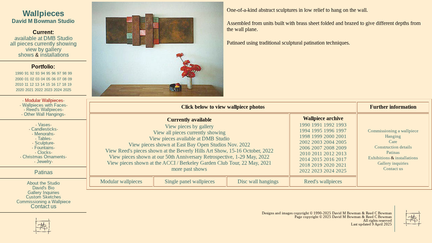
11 (26, 84)
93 (37, 73)
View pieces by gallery (189, 126)
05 (48, 79)
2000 (19, 79)
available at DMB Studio (44, 38)
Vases (44, 124)
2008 (329, 148)
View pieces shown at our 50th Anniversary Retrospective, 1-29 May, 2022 (189, 157)
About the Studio (43, 183)
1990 (19, 73)
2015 (317, 159)
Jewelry (44, 161)
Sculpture (44, 142)
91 (27, 73)
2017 (341, 159)
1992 (329, 125)
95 (48, 73)
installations (54, 55)
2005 (341, 142)
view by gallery (43, 49)
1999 (317, 136)
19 (70, 84)
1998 (304, 136)
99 (70, 73)
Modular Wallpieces (44, 100)
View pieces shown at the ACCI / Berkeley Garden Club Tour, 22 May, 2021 (189, 163)
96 (54, 73)
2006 (304, 148)
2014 (304, 159)
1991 (317, 125)
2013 (341, 153)
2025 (67, 90)
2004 (329, 142)
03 (37, 79)
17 (59, 84)
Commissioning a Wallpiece (44, 201)
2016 (329, 159)
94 (43, 73)
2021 (29, 90)
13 (37, 84)
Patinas (43, 172)
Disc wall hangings (258, 181)
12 (32, 84)
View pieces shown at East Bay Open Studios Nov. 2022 (189, 144)
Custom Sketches (43, 196)
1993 (341, 125)
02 (32, 79)
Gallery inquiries (393, 163)
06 (54, 79)
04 (43, 79)
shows (26, 55)
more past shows (189, 169)
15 (48, 84)
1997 (341, 130)
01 (27, 79)
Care (393, 141)
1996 (329, 130)
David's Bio (43, 187)
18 (64, 84)
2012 (329, 153)
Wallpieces (43, 13)
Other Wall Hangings (44, 114)
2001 (341, 136)
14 (42, 84)
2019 (317, 165)
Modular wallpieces (121, 181)
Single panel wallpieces (190, 181)
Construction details (393, 147)
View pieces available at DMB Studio (189, 138)
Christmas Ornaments (44, 156)
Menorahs (44, 133)
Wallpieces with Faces (44, 105)
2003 (317, 142)
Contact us (43, 206)
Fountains (44, 147)
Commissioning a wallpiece (393, 130)
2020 (20, 90)
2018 (304, 165)
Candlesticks (44, 129)
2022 (39, 90)
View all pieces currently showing (189, 132)
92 (32, 73)
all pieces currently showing (43, 44)
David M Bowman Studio (43, 21)
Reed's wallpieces (323, 181)
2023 (48, 90)
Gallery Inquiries (43, 192)
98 (64, 73)
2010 (19, 84)
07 (59, 79)
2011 (317, 153)
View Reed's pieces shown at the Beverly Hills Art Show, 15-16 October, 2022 (189, 151)
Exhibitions (379, 157)
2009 (341, 148)
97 (59, 73)
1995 (317, 130)
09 (70, 79)
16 (53, 84)
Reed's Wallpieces (44, 109)
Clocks (44, 152)
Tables (44, 138)
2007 (317, 148)
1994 (304, 130)
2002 (304, 142)
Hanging (393, 136)
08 (64, 79)
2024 (58, 90)
